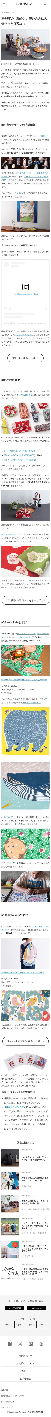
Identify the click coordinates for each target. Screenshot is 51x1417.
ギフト (24, 1209)
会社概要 (5, 1390)
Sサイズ (8, 1324)
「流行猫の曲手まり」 (23, 173)
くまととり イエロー (26, 634)
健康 (30, 1209)
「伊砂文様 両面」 (26, 395)
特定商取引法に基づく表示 (12, 1396)
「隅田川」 (44, 136)
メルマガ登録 (15, 1308)
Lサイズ (31, 1324)
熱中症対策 (42, 1233)
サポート (25, 1371)
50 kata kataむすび (32, 702)
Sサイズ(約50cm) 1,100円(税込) (19, 451)
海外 (30, 1186)
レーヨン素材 (16, 193)
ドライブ (25, 1233)
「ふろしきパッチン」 (24, 335)
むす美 (40, 1279)
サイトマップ (7, 1407)
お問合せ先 (25, 1378)
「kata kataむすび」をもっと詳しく (25, 1041)
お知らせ (25, 1279)
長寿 (48, 1209)
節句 (43, 1209)
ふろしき (33, 1279)
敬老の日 (36, 1209)
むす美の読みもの (24, 4)
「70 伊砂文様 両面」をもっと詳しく (25, 600)
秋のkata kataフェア (25, 637)
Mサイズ (20, 1324)
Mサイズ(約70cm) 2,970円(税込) (19, 455)
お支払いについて (25, 1363)
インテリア (26, 1256)
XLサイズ (42, 1324)
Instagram (36, 1308)
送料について (26, 1356)
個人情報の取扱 (7, 1402)
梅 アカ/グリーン (8, 534)
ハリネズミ (6, 817)
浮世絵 (24, 1186)
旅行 (34, 1233)
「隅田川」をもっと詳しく (25, 358)
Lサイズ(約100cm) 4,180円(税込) (20, 460)
